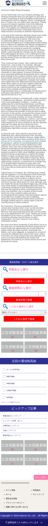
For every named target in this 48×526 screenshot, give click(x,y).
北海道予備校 (11, 390)
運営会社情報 (11, 499)
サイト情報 (10, 490)
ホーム (8, 494)
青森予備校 (10, 376)
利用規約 (36, 490)
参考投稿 (9, 397)
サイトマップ (38, 494)
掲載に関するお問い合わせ (17, 507)
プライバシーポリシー (15, 503)
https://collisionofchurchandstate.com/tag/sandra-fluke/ (23, 140)
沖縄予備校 (10, 383)
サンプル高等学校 (12, 369)
